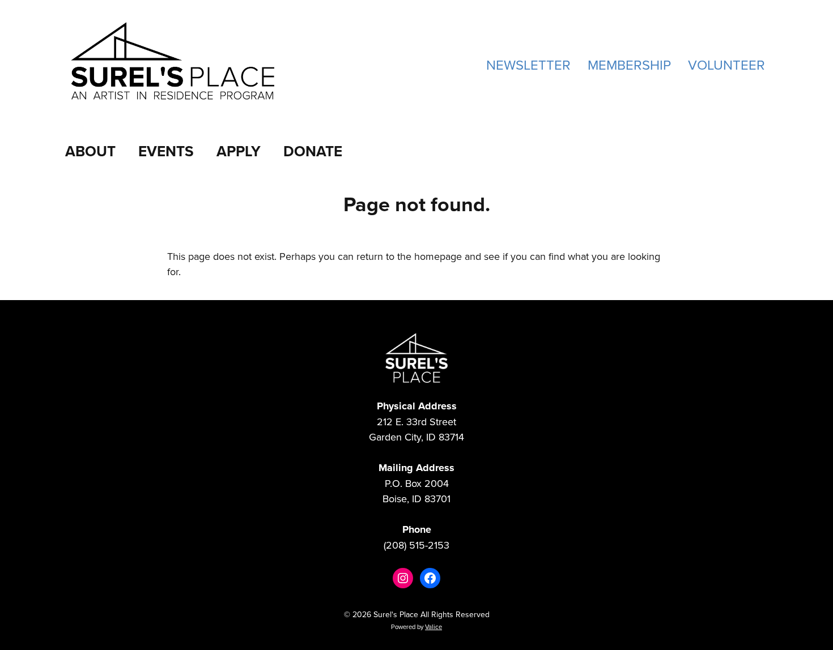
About (90, 151)
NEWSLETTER (528, 64)
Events (166, 151)
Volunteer (726, 64)
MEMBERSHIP (629, 64)
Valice (433, 626)
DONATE (312, 151)
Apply (238, 151)
